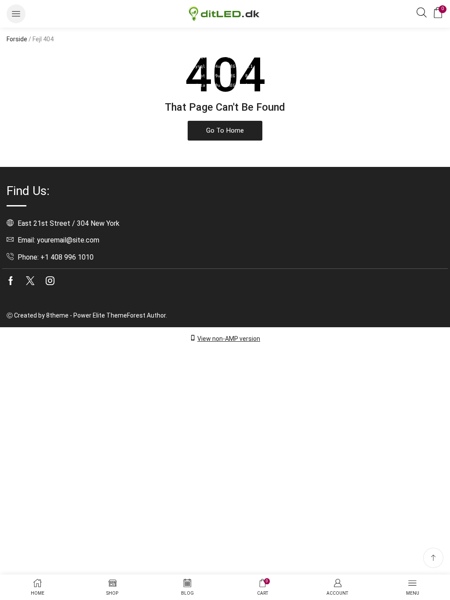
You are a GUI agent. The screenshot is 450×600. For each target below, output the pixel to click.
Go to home (225, 130)
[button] (16, 13)
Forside (17, 39)
